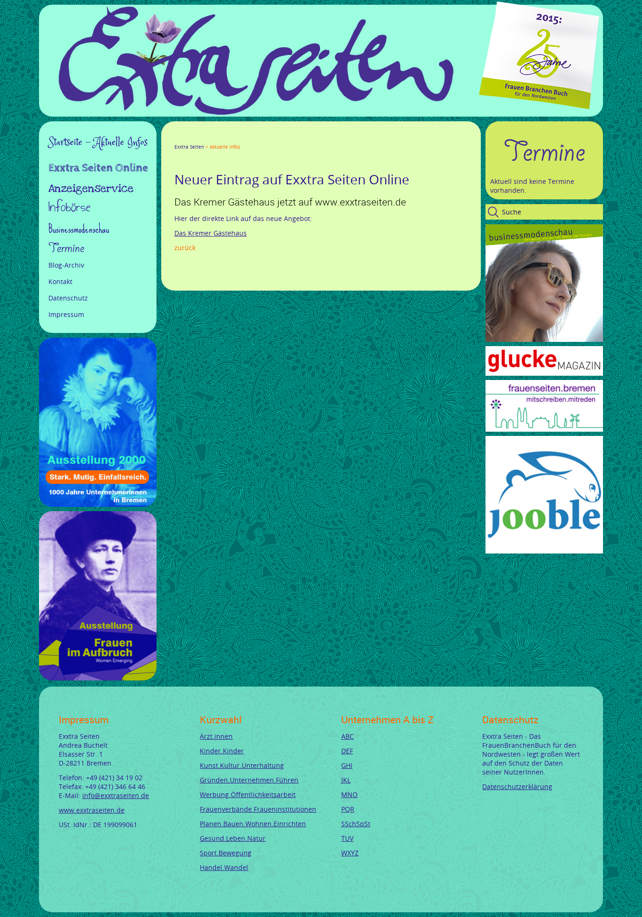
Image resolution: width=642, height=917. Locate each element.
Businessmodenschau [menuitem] (78, 229)
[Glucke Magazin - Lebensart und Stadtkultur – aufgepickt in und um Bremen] (544, 373)
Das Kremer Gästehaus (210, 233)
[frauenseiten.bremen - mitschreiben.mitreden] (544, 429)
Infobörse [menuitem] (69, 208)
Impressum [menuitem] (66, 314)
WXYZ (350, 852)
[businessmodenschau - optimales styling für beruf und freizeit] (544, 339)
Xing (223, 138)
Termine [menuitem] (66, 248)
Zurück (185, 247)
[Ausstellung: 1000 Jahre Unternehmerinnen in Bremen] (98, 504)
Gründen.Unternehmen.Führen (249, 779)
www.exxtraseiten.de (92, 810)
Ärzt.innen (216, 736)
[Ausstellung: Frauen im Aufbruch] (98, 677)
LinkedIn (212, 138)
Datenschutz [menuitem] (68, 297)
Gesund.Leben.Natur (233, 838)
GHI (346, 765)
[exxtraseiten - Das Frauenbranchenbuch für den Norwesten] (256, 112)
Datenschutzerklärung (517, 786)
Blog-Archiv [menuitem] (66, 265)
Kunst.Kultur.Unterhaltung (242, 765)
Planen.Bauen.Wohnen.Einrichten (253, 823)
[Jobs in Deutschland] (544, 550)
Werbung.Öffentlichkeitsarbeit (248, 794)
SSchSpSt (355, 823)
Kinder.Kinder (222, 750)
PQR (347, 809)
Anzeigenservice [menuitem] (90, 189)
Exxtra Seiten (189, 147)
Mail (234, 138)
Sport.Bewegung (225, 852)
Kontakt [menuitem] (60, 281)
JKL (346, 779)
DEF (347, 750)
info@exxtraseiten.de (115, 795)
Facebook (178, 138)
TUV (347, 838)
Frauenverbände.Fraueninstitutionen (258, 809)
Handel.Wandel (224, 867)
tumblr (246, 138)
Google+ (200, 138)
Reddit (257, 138)
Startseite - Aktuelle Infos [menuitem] (98, 142)
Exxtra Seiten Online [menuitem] (98, 169)
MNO (349, 794)
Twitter (189, 138)
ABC (347, 736)
